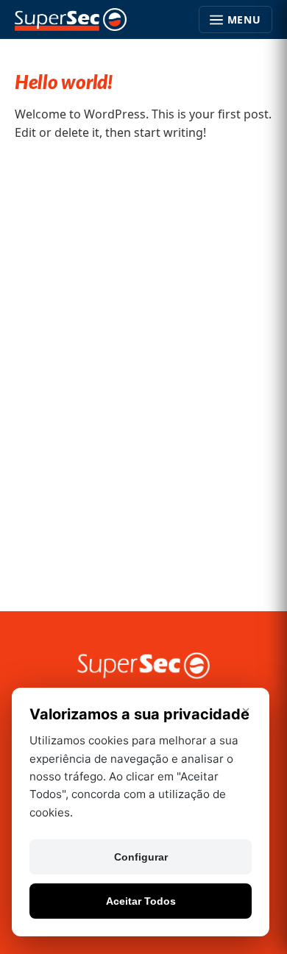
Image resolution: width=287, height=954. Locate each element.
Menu (244, 19)
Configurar (141, 857)
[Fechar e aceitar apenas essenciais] (246, 711)
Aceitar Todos (141, 901)
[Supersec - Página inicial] (71, 20)
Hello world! (64, 83)
